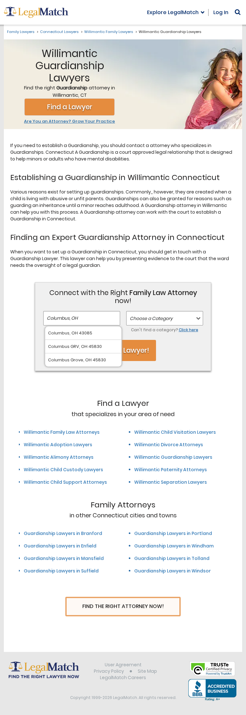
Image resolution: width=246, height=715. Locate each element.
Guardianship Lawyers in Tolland (171, 558)
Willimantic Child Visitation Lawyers (175, 432)
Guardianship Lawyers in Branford (63, 533)
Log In (220, 12)
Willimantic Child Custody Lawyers (63, 469)
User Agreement (123, 665)
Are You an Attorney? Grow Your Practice (69, 121)
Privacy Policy (109, 671)
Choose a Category (151, 318)
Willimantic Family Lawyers (108, 31)
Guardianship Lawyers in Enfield (60, 546)
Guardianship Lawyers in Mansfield (64, 558)
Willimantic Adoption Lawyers (58, 444)
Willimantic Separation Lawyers (170, 482)
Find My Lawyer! (123, 350)
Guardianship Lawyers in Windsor (172, 571)
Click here (188, 330)
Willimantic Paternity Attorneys (170, 469)
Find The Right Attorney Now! (123, 606)
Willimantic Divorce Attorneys (168, 444)
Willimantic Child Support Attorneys (65, 482)
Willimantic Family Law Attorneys (62, 432)
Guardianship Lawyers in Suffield (61, 571)
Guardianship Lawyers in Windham (174, 546)
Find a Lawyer (69, 106)
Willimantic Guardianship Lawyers (173, 457)
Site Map (147, 671)
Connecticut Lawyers (59, 31)
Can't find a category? (164, 330)
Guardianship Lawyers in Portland (173, 533)
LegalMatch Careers (123, 677)
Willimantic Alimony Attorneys (59, 457)
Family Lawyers (20, 31)
